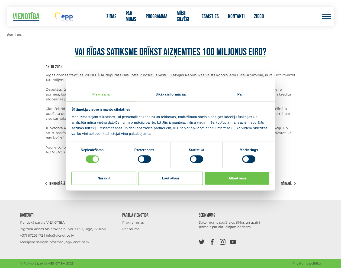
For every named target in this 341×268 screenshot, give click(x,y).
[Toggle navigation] (326, 16)
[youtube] (233, 241)
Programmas (133, 222)
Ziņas (111, 16)
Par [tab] (240, 94)
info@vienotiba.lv (60, 235)
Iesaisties (209, 16)
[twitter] (201, 241)
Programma (156, 16)
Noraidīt (103, 178)
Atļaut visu (237, 178)
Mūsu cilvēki (183, 16)
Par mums (131, 16)
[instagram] (222, 241)
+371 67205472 (31, 235)
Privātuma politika (307, 263)
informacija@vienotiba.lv (69, 242)
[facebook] (212, 241)
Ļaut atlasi (170, 178)
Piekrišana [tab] (100, 94)
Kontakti (236, 16)
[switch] (144, 159)
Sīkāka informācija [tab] (170, 94)
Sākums (10, 34)
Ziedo (259, 16)
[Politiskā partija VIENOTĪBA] (26, 16)
